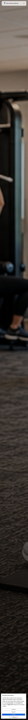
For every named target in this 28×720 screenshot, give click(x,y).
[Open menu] (24, 3)
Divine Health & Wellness (12, 3)
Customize (14, 709)
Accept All (13, 714)
